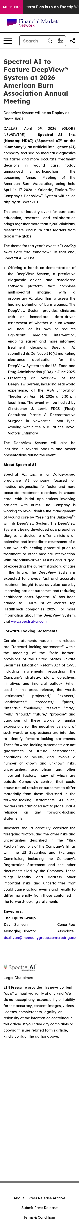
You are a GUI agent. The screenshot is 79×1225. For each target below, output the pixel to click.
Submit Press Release (40, 1208)
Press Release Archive (46, 1198)
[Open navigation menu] (8, 40)
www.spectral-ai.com (29, 621)
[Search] (50, 41)
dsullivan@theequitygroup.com (30, 937)
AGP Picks (11, 7)
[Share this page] (72, 40)
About (19, 1198)
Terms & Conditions (39, 1217)
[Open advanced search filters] (60, 41)
